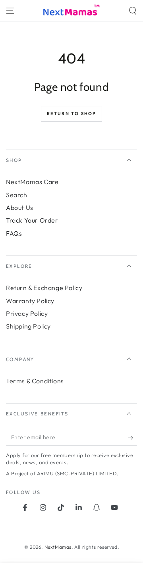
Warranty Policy (30, 301)
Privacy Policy (27, 313)
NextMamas (58, 547)
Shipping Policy (28, 326)
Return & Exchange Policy (44, 288)
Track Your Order (32, 220)
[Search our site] (132, 10)
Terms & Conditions (35, 381)
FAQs (14, 233)
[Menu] (10, 10)
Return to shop (72, 113)
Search (16, 195)
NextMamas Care (32, 182)
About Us (19, 207)
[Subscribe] (132, 437)
